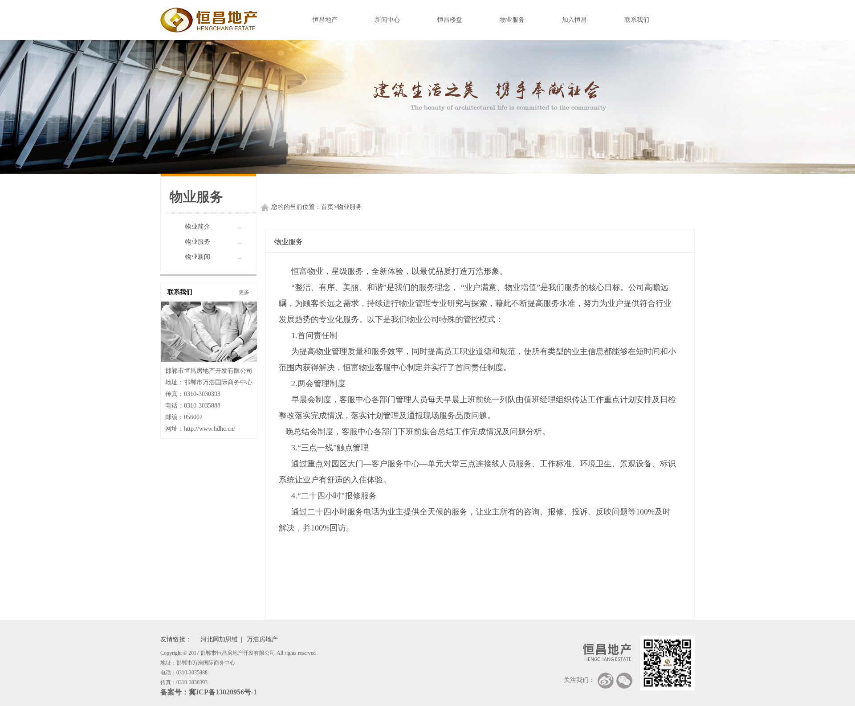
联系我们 (636, 19)
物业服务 (512, 19)
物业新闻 (197, 256)
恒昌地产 (325, 19)
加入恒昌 (574, 19)
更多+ (245, 292)
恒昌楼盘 (449, 19)
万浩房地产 (262, 639)
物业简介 (197, 226)
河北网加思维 (219, 639)
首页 (327, 207)
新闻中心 (387, 19)
